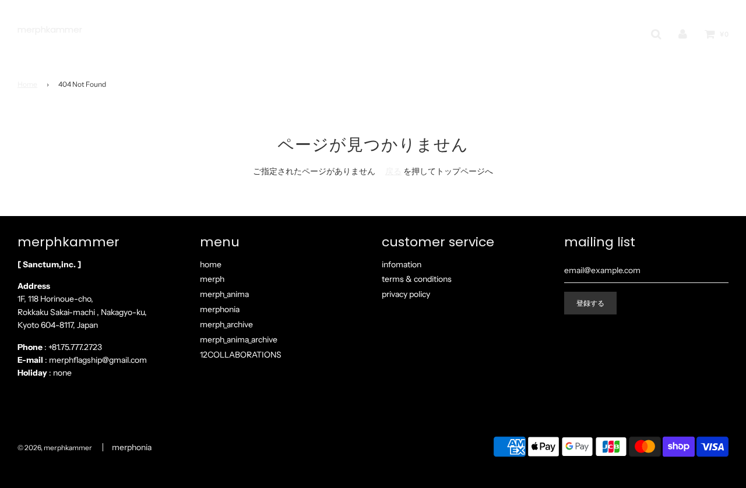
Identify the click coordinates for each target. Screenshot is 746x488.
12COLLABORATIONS (240, 354)
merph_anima (224, 294)
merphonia (220, 309)
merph (212, 279)
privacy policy (406, 294)
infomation (401, 264)
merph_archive (226, 324)
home (210, 264)
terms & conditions (417, 279)
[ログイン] (682, 34)
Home (27, 84)
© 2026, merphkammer (54, 447)
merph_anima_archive (238, 339)
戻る (393, 171)
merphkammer (49, 29)
